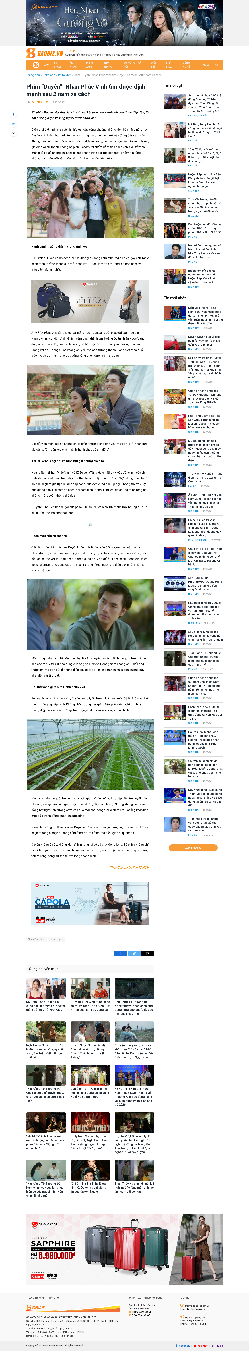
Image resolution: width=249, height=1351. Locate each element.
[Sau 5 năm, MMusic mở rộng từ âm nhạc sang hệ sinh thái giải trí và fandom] (175, 637)
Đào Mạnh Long (41, 102)
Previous (31, 22)
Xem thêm (191, 847)
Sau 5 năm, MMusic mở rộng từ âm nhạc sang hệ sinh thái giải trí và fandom (205, 635)
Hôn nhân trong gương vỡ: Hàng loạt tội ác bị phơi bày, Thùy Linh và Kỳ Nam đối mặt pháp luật (205, 251)
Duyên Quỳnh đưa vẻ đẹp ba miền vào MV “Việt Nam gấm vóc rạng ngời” (205, 340)
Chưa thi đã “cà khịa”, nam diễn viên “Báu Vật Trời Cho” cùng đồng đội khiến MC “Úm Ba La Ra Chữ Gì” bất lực (205, 556)
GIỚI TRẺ (153, 64)
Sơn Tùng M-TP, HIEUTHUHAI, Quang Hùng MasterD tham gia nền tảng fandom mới (205, 583)
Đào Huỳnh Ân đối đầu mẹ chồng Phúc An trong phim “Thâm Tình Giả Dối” (204, 228)
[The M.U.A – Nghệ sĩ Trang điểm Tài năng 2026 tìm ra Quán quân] (175, 479)
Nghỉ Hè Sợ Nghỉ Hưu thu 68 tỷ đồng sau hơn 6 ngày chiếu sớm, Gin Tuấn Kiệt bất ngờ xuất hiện (45, 1051)
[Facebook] (13, 114)
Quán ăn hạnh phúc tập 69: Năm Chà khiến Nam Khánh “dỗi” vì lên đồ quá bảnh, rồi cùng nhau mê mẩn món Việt (204, 685)
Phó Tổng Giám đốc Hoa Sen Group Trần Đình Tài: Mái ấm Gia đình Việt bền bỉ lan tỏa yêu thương (204, 421)
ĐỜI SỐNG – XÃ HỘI (132, 64)
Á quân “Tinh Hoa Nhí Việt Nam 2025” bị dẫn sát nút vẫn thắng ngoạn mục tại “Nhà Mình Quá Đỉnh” (205, 500)
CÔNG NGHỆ (186, 64)
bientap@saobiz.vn (141, 1312)
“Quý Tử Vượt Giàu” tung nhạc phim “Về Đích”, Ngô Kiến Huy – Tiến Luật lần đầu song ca (90, 1006)
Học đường (194, 623)
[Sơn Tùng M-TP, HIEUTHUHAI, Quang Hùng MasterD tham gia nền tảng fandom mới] (175, 583)
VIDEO (205, 64)
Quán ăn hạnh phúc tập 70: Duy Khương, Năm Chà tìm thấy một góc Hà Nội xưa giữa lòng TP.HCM (204, 396)
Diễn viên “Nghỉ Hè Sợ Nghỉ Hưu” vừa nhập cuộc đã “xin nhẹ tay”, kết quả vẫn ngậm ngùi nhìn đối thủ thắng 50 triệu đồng (205, 315)
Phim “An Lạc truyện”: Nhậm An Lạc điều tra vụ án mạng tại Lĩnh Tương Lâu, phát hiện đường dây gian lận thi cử (204, 527)
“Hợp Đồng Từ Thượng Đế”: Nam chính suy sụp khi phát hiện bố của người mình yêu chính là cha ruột (44, 1189)
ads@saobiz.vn (195, 1320)
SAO (46, 64)
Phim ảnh (49, 75)
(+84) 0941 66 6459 (142, 1315)
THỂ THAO (169, 64)
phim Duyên (56, 939)
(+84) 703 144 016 (64, 1336)
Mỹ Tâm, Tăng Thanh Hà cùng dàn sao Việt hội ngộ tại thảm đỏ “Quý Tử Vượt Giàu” (45, 1006)
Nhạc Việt (193, 216)
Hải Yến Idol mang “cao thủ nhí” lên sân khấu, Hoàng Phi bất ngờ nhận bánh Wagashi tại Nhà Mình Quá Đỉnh (203, 739)
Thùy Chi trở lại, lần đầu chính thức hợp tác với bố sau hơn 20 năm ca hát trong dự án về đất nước (204, 205)
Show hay (193, 191)
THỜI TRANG (108, 64)
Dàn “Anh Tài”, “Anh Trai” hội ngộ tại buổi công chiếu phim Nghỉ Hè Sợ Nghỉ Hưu (90, 1092)
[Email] (13, 132)
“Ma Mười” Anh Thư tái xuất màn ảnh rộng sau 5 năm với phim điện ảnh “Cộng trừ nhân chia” (45, 1142)
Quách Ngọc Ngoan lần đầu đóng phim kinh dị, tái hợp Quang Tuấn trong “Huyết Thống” (89, 1051)
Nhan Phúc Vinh (36, 939)
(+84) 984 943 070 (44, 1336)
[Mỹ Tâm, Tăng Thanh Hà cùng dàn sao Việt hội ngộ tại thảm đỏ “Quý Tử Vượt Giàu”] (46, 988)
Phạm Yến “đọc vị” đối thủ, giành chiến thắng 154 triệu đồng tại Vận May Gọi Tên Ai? (205, 712)
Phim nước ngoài (197, 115)
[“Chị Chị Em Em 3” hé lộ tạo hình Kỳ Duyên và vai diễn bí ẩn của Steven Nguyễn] (90, 1170)
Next (218, 22)
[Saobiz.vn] (44, 53)
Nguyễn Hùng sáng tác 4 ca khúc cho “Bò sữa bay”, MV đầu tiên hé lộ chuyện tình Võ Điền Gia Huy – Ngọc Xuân (134, 1051)
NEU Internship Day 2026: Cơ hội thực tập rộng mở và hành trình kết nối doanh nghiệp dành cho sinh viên (204, 610)
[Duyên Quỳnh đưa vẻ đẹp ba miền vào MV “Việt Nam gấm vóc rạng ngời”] (175, 342)
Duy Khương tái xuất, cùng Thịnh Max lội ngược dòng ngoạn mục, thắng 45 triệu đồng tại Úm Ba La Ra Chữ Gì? (205, 797)
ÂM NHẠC (73, 64)
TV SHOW (57, 64)
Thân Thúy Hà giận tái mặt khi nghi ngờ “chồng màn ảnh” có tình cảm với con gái (134, 1187)
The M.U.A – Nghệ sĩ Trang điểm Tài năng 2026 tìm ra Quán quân (205, 477)
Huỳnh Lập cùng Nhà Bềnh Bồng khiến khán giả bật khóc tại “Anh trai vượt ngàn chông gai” (205, 180)
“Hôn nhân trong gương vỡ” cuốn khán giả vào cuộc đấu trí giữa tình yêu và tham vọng (204, 824)
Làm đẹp (192, 486)
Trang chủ (33, 75)
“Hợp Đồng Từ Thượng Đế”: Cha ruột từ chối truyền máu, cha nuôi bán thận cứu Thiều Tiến (45, 1094)
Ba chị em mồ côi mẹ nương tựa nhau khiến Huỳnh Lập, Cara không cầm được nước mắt (203, 276)
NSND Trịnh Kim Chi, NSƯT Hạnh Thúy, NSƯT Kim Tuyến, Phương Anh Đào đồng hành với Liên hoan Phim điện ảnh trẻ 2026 (134, 1096)
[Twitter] (13, 123)
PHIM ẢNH (89, 64)
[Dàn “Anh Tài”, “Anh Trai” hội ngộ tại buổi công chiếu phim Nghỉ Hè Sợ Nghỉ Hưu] (90, 1075)
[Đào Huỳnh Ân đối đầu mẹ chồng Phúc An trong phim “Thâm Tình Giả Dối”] (175, 230)
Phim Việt (64, 75)
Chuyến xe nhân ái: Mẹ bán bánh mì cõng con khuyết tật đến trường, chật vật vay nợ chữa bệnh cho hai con (205, 768)
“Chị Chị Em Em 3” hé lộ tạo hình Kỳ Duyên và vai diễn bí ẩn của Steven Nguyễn (89, 1187)
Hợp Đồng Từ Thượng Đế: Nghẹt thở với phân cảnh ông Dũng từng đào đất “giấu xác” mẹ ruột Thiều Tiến (134, 1007)
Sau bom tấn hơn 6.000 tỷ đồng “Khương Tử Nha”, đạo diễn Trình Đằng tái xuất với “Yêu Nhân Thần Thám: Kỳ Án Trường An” (106, 54)
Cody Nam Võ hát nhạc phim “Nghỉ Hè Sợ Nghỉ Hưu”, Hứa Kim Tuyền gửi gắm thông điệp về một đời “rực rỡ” (89, 1142)
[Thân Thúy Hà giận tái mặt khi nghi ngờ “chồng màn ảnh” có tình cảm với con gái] (134, 1170)
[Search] (216, 65)
